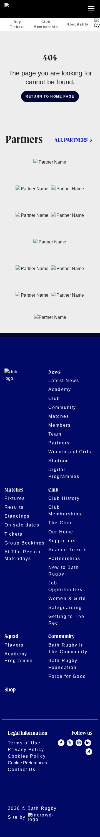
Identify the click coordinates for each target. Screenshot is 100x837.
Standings (17, 515)
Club (54, 398)
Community (62, 407)
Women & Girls (67, 598)
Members (59, 425)
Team (55, 433)
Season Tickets (67, 549)
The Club (59, 522)
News (54, 372)
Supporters (62, 540)
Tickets (13, 533)
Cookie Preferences (27, 762)
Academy (59, 389)
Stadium (58, 460)
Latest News (63, 380)
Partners (59, 442)
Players (14, 644)
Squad (11, 636)
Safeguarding (65, 607)
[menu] (92, 9)
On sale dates (21, 524)
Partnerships (64, 558)
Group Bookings (24, 542)
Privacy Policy (26, 749)
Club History (64, 498)
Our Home (60, 531)
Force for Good (67, 676)
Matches (58, 416)
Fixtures (14, 498)
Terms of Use (24, 742)
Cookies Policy (27, 756)
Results (14, 507)
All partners (71, 140)
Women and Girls (69, 451)
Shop (10, 690)
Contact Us (22, 769)
